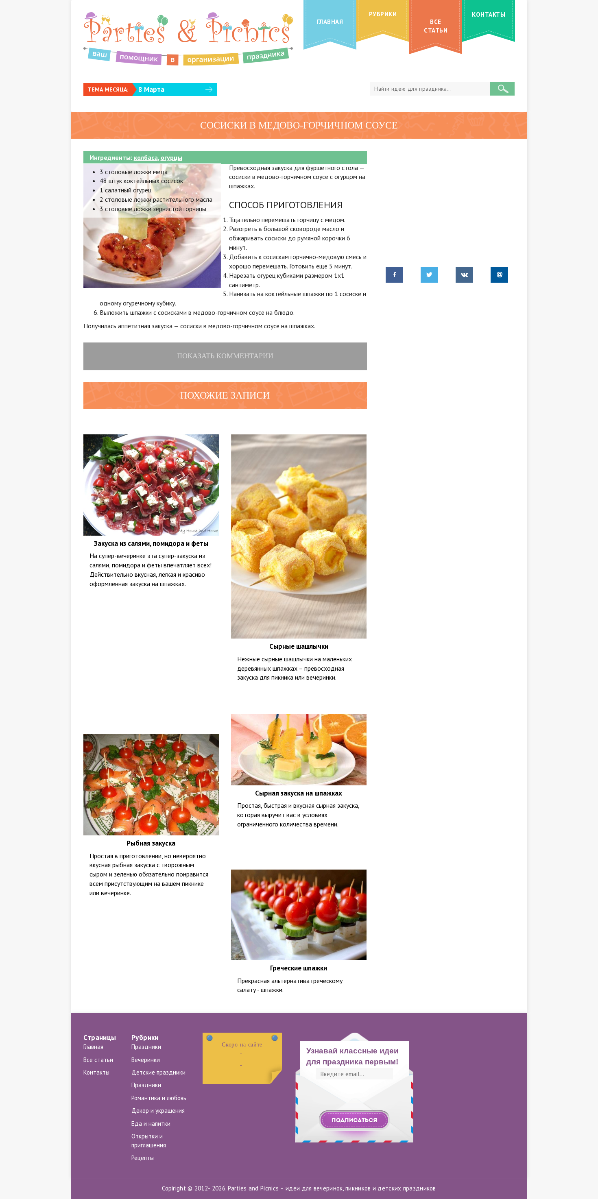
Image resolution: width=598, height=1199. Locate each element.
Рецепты (142, 1158)
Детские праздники (158, 1072)
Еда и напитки (150, 1123)
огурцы (171, 157)
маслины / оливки (308, 854)
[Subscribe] (354, 1120)
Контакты (96, 1072)
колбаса (146, 157)
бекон (290, 427)
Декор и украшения (158, 1110)
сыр (200, 427)
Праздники (146, 1047)
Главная (93, 1047)
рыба (141, 727)
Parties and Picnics (253, 1188)
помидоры (176, 427)
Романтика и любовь (158, 1098)
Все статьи (98, 1060)
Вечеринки (145, 1060)
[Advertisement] (151, 657)
